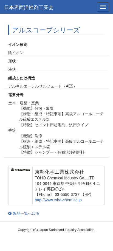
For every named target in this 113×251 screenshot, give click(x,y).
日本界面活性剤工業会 (28, 6)
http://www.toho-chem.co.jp (58, 199)
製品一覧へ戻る (25, 213)
